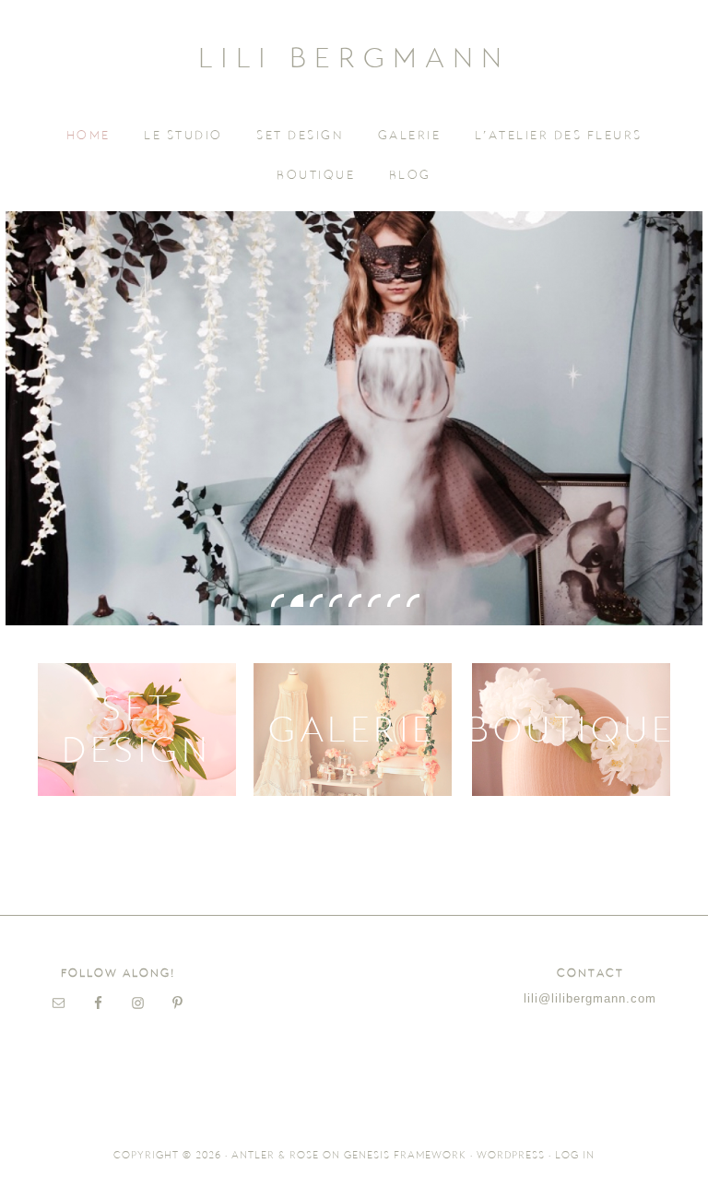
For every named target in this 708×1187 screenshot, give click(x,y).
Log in (575, 1155)
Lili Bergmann (354, 58)
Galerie (352, 729)
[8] (413, 600)
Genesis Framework (405, 1155)
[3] (316, 600)
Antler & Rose (275, 1155)
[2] (296, 600)
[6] (374, 600)
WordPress (511, 1155)
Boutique (571, 729)
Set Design (136, 729)
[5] (354, 600)
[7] (393, 600)
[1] (277, 600)
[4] (335, 600)
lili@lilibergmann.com (590, 998)
